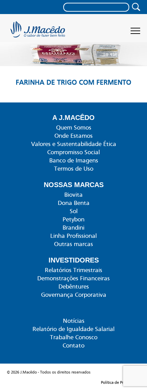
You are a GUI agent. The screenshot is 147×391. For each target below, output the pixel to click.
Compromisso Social (73, 152)
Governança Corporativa (73, 294)
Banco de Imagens (73, 160)
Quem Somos (73, 127)
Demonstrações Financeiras (73, 278)
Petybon (73, 219)
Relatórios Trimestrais (73, 270)
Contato (73, 345)
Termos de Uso (73, 168)
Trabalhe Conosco (73, 337)
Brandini (73, 227)
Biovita (73, 194)
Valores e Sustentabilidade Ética (73, 143)
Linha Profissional (73, 235)
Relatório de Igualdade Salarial (73, 329)
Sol (74, 211)
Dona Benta (74, 202)
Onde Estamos (73, 135)
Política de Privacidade (120, 382)
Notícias (73, 320)
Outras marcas (73, 244)
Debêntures (73, 286)
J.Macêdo (38, 31)
